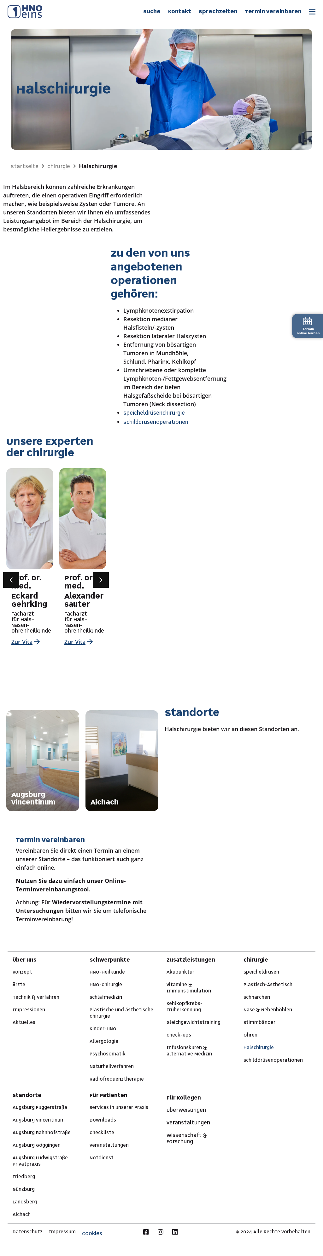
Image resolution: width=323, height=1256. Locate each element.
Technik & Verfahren (36, 997)
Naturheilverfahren (112, 1066)
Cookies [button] (92, 1233)
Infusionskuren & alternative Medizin (189, 1051)
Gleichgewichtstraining (193, 1022)
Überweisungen (186, 1110)
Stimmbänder (259, 1022)
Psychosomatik (108, 1054)
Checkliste (102, 1132)
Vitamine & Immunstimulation (189, 988)
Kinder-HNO (103, 1029)
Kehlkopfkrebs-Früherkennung (185, 1007)
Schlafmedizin (106, 997)
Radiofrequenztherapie (117, 1079)
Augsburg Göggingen (37, 1145)
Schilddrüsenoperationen (273, 1060)
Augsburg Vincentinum (39, 1120)
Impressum (62, 1232)
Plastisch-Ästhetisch (268, 984)
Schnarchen (257, 997)
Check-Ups (179, 1035)
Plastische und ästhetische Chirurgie (121, 1013)
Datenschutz (28, 1232)
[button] (11, 580)
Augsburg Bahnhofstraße (42, 1132)
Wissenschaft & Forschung (187, 1139)
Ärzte (19, 984)
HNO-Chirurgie (106, 984)
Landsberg (25, 1202)
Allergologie (104, 1041)
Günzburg (24, 1189)
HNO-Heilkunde (107, 972)
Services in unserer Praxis (119, 1107)
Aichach (22, 1214)
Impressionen (29, 1010)
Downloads (103, 1120)
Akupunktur (180, 972)
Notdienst (102, 1158)
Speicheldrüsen (261, 972)
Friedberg (24, 1176)
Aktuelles (24, 1022)
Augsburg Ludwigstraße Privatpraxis (40, 1161)
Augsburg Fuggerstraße (40, 1107)
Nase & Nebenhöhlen (268, 1010)
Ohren (250, 1035)
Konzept (22, 972)
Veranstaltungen (109, 1145)
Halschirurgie (259, 1047)
